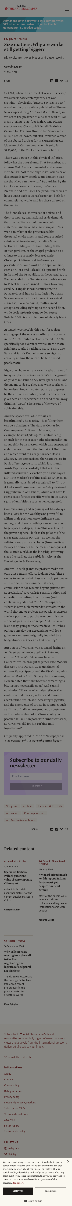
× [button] (68, 1161)
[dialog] (36, 1182)
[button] (34, 1201)
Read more (18, 1183)
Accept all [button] (18, 1191)
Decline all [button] (50, 1191)
